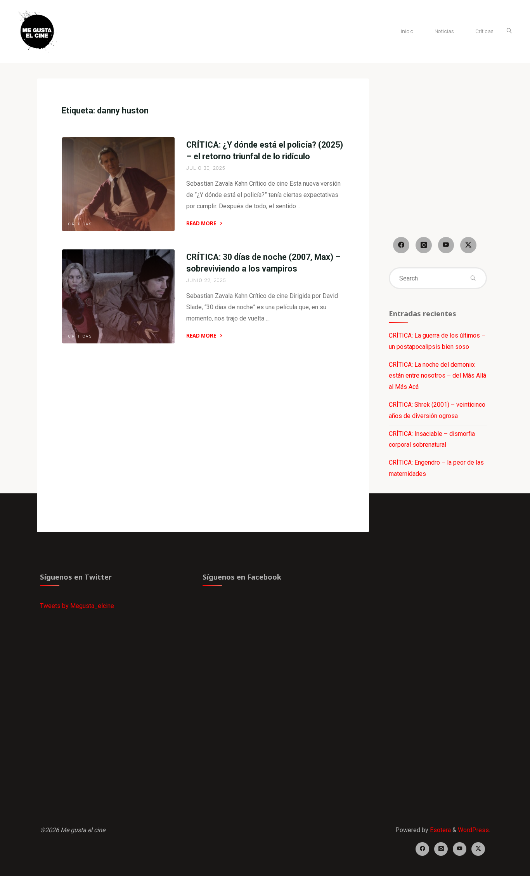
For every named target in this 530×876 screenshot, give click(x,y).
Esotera (439, 830)
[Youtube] (446, 245)
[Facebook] (401, 245)
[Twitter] (468, 245)
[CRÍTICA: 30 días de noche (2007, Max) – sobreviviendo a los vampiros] (118, 296)
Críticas (80, 224)
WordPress (473, 830)
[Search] (509, 31)
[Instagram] (424, 245)
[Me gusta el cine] (37, 31)
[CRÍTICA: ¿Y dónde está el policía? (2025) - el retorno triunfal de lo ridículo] (118, 184)
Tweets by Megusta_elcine (77, 606)
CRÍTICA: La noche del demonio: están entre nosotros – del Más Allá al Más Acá (437, 376)
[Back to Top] (500, 865)
